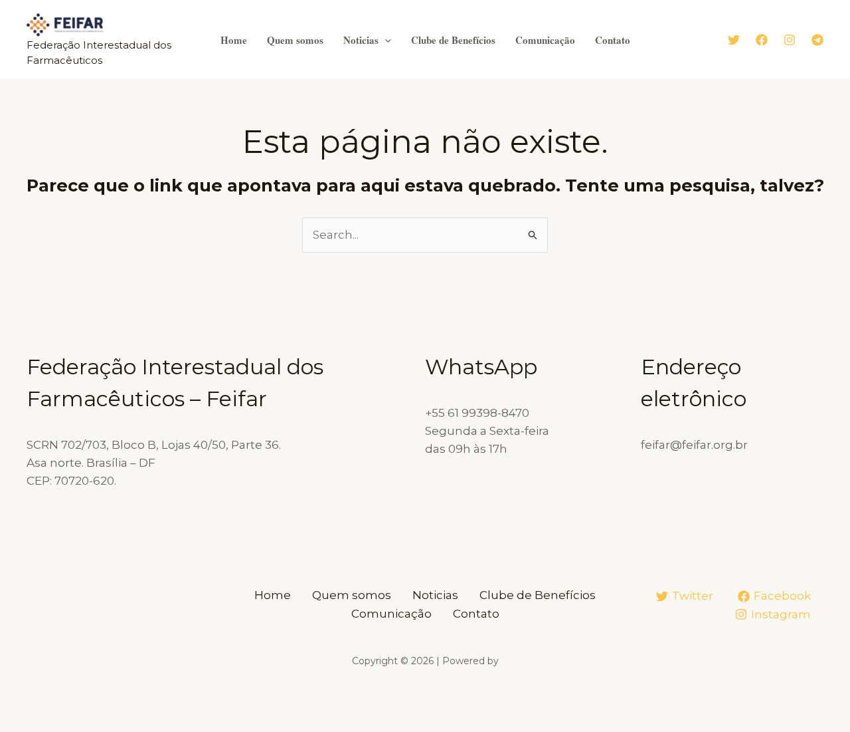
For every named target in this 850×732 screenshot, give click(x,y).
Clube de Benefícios (453, 40)
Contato (612, 40)
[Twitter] (734, 40)
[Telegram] (817, 40)
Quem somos (295, 40)
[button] (385, 40)
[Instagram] (790, 40)
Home (233, 40)
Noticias (361, 40)
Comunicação (545, 40)
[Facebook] (762, 40)
